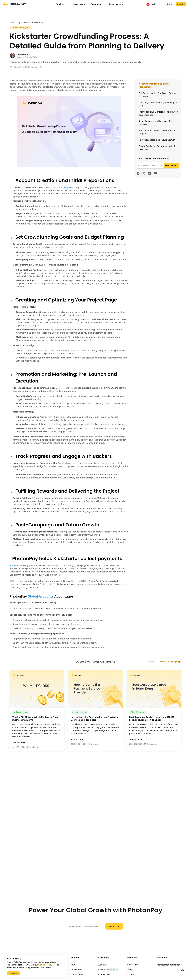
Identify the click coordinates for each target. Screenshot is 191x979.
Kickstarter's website (60, 187)
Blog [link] (25, 23)
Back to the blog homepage (164, 661)
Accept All (13, 973)
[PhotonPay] (14, 5)
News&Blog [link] (15, 23)
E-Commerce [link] (36, 23)
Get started (171, 165)
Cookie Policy (45, 964)
